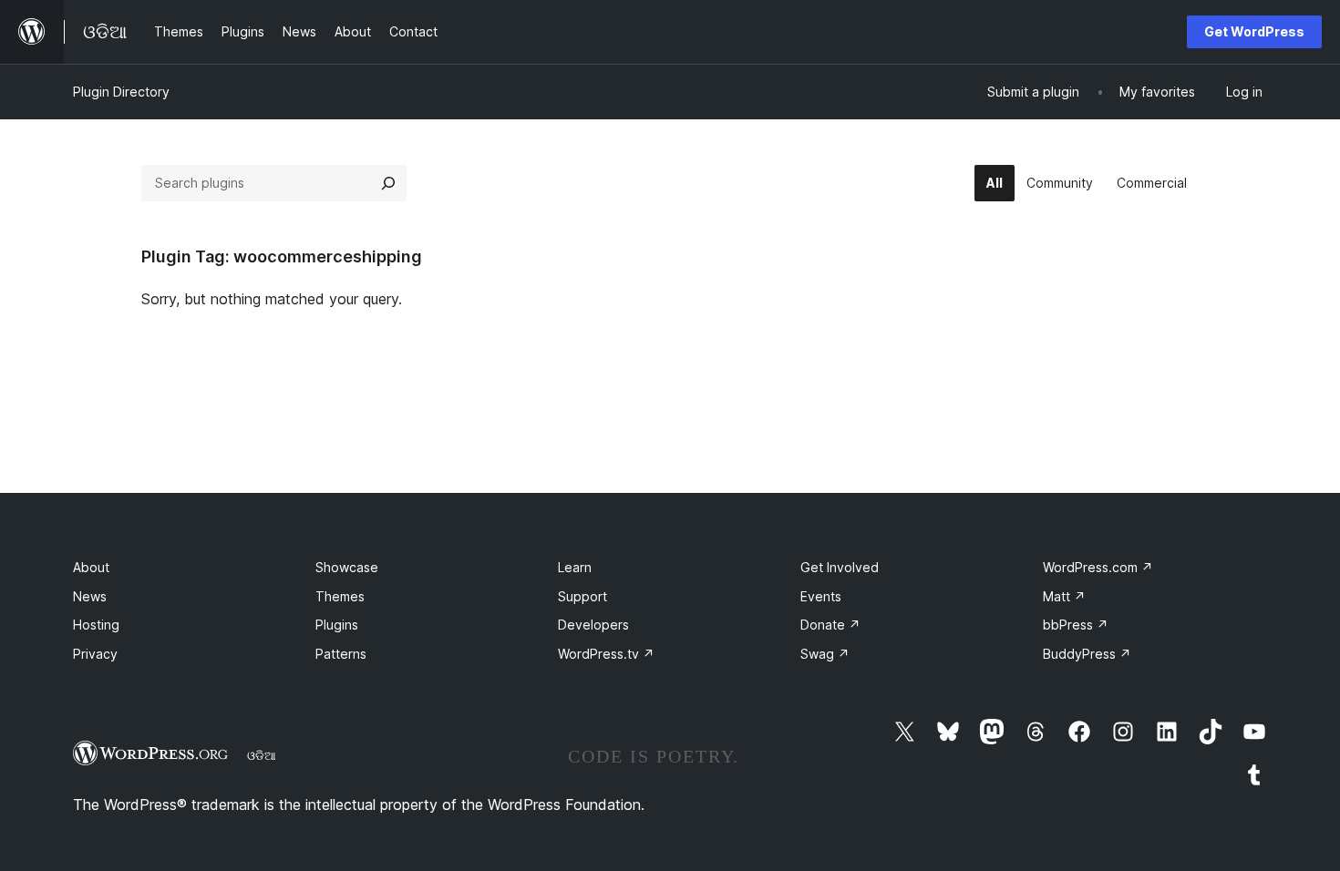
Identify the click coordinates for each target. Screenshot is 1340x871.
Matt (1064, 596)
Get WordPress (1254, 31)
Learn (575, 567)
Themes (340, 596)
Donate (830, 624)
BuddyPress (1087, 653)
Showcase (346, 567)
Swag (825, 653)
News (90, 596)
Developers (593, 624)
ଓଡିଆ (261, 755)
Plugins (336, 624)
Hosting (96, 624)
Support (582, 596)
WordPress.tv (606, 653)
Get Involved (839, 567)
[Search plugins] (388, 183)
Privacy (95, 653)
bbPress (1075, 624)
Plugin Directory (121, 91)
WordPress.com (1098, 567)
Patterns (340, 653)
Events (820, 596)
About (91, 567)
